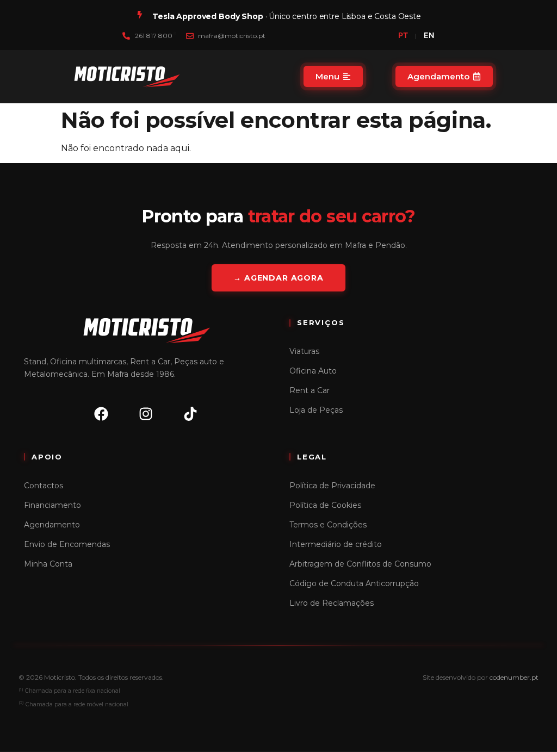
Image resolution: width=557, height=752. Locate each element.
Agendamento (52, 525)
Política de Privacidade (332, 485)
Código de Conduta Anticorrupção (354, 583)
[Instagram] (146, 414)
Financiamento (52, 505)
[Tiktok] (190, 414)
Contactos (43, 485)
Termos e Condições (328, 525)
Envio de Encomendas (67, 544)
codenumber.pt (514, 677)
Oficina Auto (313, 371)
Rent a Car (309, 390)
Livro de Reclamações (331, 603)
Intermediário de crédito (335, 544)
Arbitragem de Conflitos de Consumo (360, 564)
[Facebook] (101, 414)
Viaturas (304, 351)
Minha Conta (48, 564)
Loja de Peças (316, 410)
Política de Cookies (325, 505)
